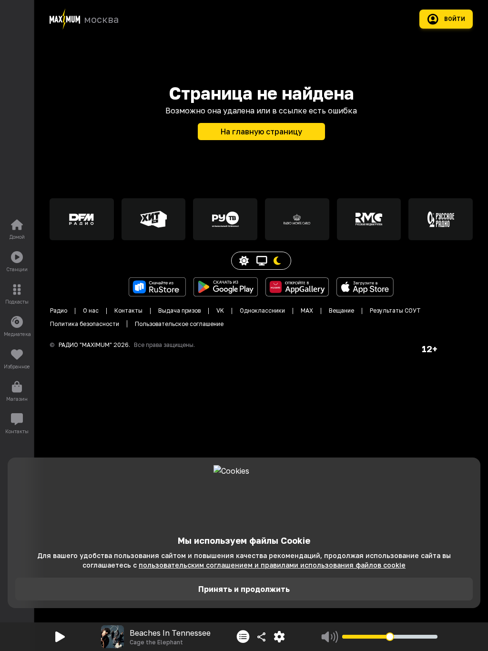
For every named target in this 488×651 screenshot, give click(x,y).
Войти (454, 19)
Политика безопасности (84, 323)
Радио (58, 310)
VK (220, 310)
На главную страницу (261, 131)
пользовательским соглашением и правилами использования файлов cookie (272, 565)
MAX (307, 310)
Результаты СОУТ (395, 310)
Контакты (128, 310)
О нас (91, 310)
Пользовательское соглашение (179, 323)
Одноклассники (262, 310)
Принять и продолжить (244, 589)
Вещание (341, 310)
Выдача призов (179, 310)
